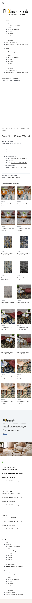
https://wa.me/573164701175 (17, 167)
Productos (10, 40)
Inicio (7, 20)
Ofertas (10, 38)
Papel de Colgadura (13, 29)
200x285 (13, 128)
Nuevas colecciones (11, 42)
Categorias (9, 23)
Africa (13, 177)
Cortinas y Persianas (14, 25)
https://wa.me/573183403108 (19, 163)
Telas (9, 27)
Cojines (10, 31)
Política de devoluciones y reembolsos (17, 44)
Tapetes (10, 36)
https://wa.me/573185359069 (19, 158)
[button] (3, 3)
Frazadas (10, 33)
